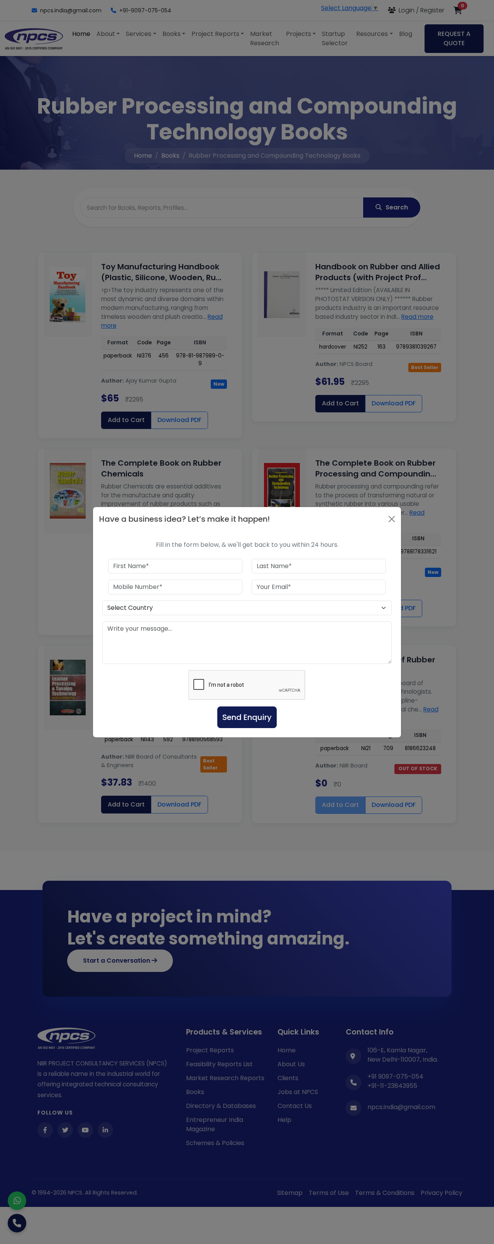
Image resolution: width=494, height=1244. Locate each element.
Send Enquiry (247, 717)
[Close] (392, 519)
